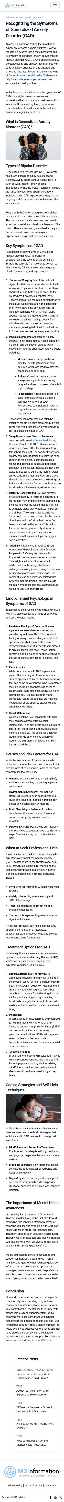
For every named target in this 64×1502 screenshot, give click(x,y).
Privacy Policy (15, 1485)
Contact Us (50, 1485)
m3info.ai (22, 1497)
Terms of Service (33, 1485)
